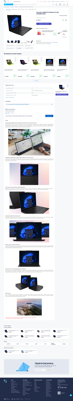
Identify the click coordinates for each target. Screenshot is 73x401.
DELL (46, 343)
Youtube (58, 387)
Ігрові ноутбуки (48, 391)
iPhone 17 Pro (48, 394)
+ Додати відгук (49, 115)
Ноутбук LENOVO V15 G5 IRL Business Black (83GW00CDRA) (14, 330)
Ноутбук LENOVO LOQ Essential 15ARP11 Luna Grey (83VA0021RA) (45, 336)
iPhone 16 (47, 381)
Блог (38, 1)
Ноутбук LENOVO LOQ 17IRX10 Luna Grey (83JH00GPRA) (62, 336)
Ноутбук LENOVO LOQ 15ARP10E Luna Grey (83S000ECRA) (29, 330)
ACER (18, 343)
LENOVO (8, 343)
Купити (14, 75)
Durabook (64, 343)
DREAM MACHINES (53, 344)
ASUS (36, 343)
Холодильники (48, 388)
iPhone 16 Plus (48, 382)
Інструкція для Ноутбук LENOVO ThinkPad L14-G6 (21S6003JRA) (18, 104)
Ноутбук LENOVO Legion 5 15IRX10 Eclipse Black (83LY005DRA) (13, 336)
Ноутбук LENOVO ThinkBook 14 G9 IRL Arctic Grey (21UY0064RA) (30, 351)
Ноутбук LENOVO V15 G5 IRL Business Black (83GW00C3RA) (14, 351)
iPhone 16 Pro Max (49, 385)
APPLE (27, 343)
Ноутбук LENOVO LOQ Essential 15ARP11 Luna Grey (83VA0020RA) (29, 336)
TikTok (66, 387)
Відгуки (7, 112)
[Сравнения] (15, 61)
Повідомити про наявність (44, 23)
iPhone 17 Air (48, 393)
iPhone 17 (47, 392)
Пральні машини (48, 387)
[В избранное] (15, 59)
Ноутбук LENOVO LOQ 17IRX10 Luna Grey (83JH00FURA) (62, 330)
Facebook (60, 387)
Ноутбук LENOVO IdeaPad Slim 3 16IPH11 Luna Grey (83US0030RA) (45, 330)
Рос (68, 1)
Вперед (66, 28)
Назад (5, 24)
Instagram (62, 387)
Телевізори (48, 386)
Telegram (64, 387)
